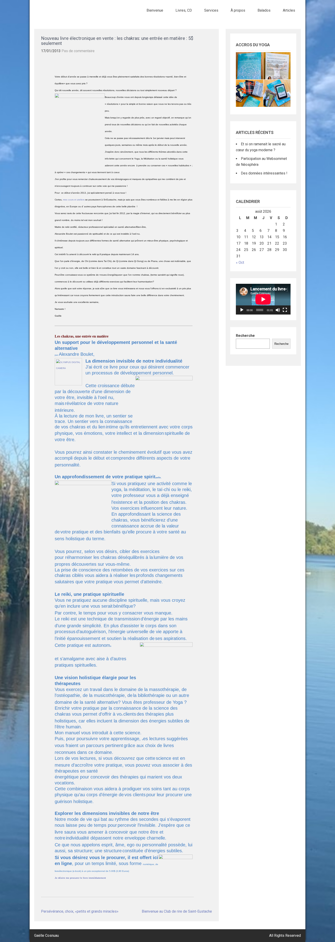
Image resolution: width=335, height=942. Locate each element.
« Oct (240, 262)
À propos (238, 10)
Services (211, 10)
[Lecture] (242, 310)
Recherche (245, 335)
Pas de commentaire (78, 51)
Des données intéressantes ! (264, 173)
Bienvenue (155, 10)
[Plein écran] (285, 310)
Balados (264, 10)
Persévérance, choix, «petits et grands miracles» (80, 911)
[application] (263, 299)
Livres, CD (183, 10)
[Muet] (278, 310)
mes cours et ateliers (74, 199)
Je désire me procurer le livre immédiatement (80, 878)
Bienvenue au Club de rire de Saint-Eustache (177, 911)
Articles (289, 10)
